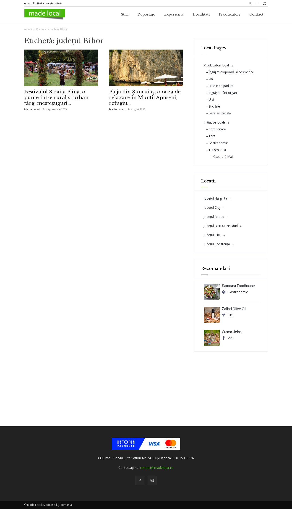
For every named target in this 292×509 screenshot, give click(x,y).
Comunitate (217, 129)
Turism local (218, 150)
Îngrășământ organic (224, 92)
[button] (250, 3)
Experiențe (174, 14)
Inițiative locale (215, 122)
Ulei (211, 99)
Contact (256, 14)
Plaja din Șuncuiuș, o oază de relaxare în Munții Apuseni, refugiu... (145, 97)
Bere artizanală (220, 113)
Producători (229, 14)
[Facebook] (256, 3)
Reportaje (146, 14)
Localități (201, 14)
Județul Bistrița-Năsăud (221, 226)
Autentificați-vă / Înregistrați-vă (43, 3)
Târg (212, 136)
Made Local (32, 109)
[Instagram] (264, 3)
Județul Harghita (215, 198)
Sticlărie (214, 106)
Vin (211, 79)
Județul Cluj (212, 207)
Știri (124, 14)
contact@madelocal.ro (156, 467)
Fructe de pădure (221, 86)
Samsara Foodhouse (238, 286)
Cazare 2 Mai (223, 156)
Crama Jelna (232, 332)
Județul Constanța (217, 244)
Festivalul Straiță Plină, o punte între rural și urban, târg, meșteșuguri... (57, 97)
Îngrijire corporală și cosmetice (231, 72)
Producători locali (216, 65)
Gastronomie (218, 143)
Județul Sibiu (213, 235)
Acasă (28, 29)
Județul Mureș (214, 216)
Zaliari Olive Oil (234, 309)
